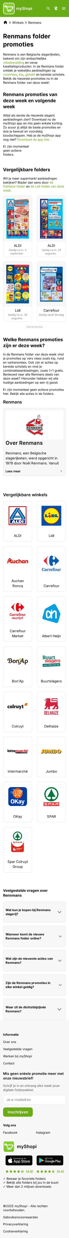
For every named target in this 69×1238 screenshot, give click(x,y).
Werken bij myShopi (17, 1056)
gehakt (30, 74)
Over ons (9, 1042)
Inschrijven (18, 1112)
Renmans (34, 22)
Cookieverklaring (15, 1231)
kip (21, 74)
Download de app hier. (33, 139)
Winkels (18, 22)
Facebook (10, 1132)
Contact (8, 1063)
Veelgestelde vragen (17, 1049)
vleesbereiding (13, 62)
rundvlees (10, 74)
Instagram (43, 1132)
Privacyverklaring (15, 1224)
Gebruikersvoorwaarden (20, 1217)
